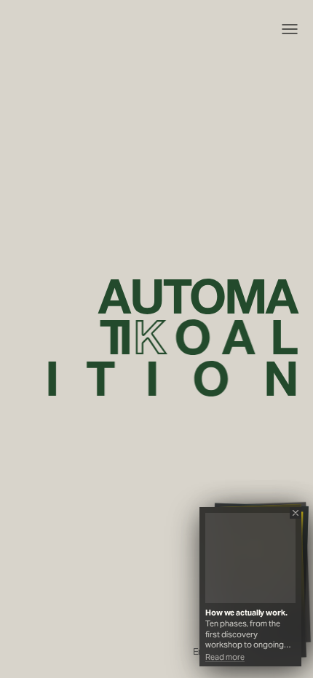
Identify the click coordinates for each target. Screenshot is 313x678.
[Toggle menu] (289, 29)
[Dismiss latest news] (295, 513)
